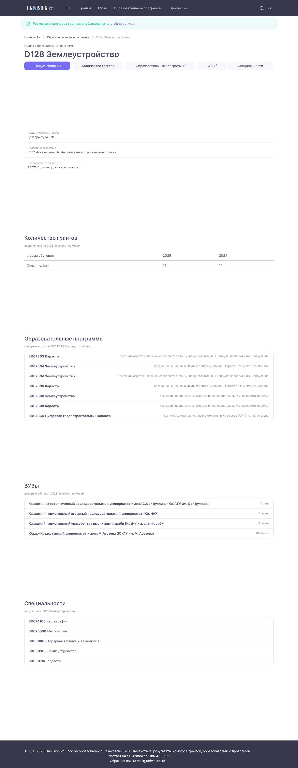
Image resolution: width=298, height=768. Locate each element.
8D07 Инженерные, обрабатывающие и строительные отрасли (72, 152)
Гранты (85, 8)
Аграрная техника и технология (64, 641)
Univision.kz (32, 37)
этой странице (122, 23)
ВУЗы (102, 8)
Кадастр (45, 661)
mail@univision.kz (151, 761)
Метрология (48, 631)
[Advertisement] (146, 100)
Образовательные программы (138, 8)
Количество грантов (98, 66)
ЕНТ (69, 8)
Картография (48, 621)
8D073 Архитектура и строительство (54, 167)
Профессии (178, 8)
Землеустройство (53, 651)
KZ (270, 8)
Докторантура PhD (41, 137)
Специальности (251, 65)
